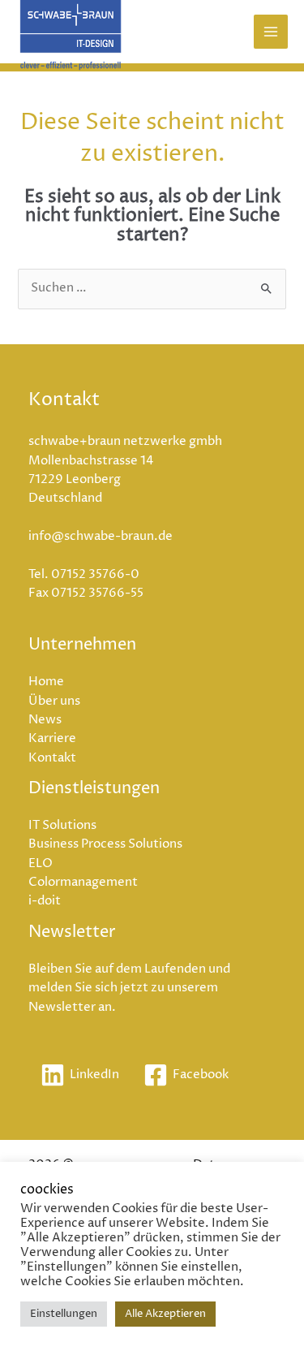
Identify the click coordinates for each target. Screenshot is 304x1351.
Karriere (52, 739)
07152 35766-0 (95, 575)
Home (46, 682)
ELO (40, 864)
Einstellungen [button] (63, 1313)
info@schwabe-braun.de (100, 537)
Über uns (54, 701)
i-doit (44, 901)
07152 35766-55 (97, 593)
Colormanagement (83, 882)
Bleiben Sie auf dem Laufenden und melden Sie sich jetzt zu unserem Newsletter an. (129, 988)
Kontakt (52, 758)
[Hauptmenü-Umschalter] (271, 32)
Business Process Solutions (105, 844)
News (45, 720)
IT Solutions (62, 826)
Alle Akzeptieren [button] (165, 1313)
